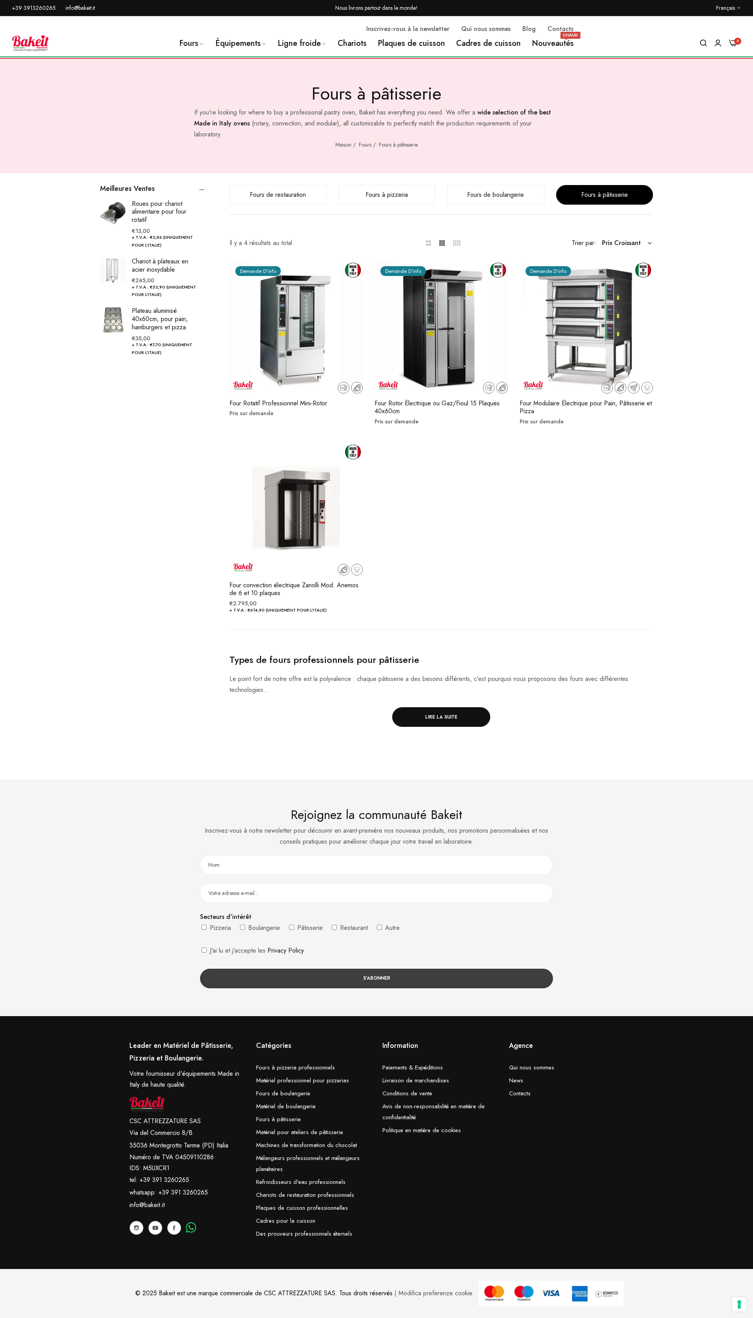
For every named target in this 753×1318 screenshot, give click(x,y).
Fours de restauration (278, 194)
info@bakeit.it (147, 1204)
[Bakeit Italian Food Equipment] (30, 43)
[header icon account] (718, 43)
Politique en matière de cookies (421, 1130)
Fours (365, 145)
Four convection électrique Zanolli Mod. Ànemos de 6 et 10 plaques (293, 589)
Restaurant (353, 927)
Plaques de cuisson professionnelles (302, 1208)
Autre (391, 927)
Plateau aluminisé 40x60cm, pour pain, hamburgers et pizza (160, 319)
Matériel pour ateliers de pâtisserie (299, 1132)
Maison (343, 145)
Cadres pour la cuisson (285, 1220)
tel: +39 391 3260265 (159, 1179)
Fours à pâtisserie (398, 145)
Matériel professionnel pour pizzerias (302, 1080)
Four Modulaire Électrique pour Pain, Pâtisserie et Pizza (586, 407)
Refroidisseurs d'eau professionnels (301, 1182)
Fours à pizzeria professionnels (295, 1067)
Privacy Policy (285, 950)
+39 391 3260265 (183, 1192)
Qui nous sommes (531, 1067)
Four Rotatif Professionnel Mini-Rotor (278, 403)
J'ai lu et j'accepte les (256, 950)
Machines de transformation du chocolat (306, 1145)
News (516, 1080)
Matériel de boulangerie (286, 1106)
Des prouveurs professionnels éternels (304, 1233)
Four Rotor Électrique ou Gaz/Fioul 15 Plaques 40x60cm (437, 407)
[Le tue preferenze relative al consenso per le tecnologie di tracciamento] (739, 1304)
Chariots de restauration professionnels (305, 1195)
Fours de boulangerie (495, 194)
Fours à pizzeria (387, 194)
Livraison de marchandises (415, 1080)
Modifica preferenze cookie (435, 1293)
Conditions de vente (407, 1093)
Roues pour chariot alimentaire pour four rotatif (159, 212)
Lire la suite (441, 717)
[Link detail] (136, 1228)
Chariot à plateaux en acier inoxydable (160, 265)
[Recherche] (703, 43)
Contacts (520, 1093)
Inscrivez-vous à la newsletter (407, 28)
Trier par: (584, 242)
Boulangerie (263, 927)
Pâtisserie (309, 927)
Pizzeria (219, 927)
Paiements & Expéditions (412, 1067)
